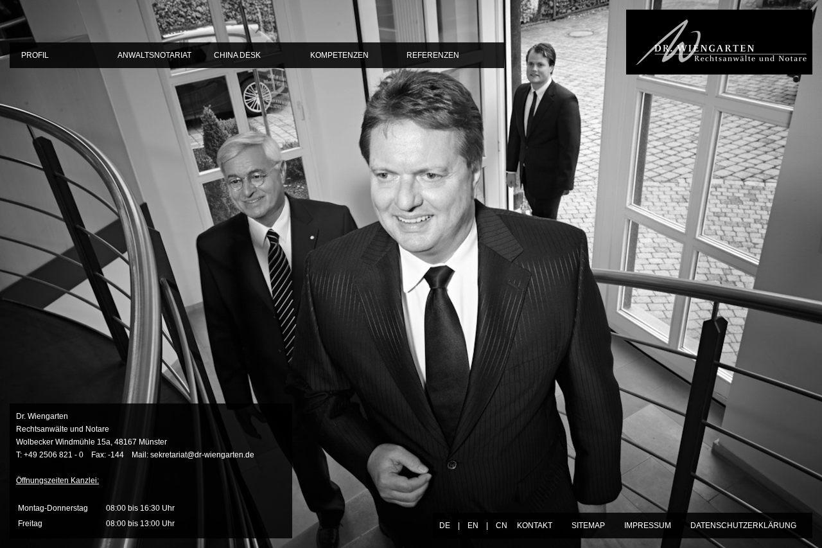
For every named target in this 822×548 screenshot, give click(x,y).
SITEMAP (588, 525)
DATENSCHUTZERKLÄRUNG (743, 525)
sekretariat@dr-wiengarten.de (202, 454)
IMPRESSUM (647, 525)
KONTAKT (534, 525)
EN (473, 525)
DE (444, 525)
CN (501, 525)
